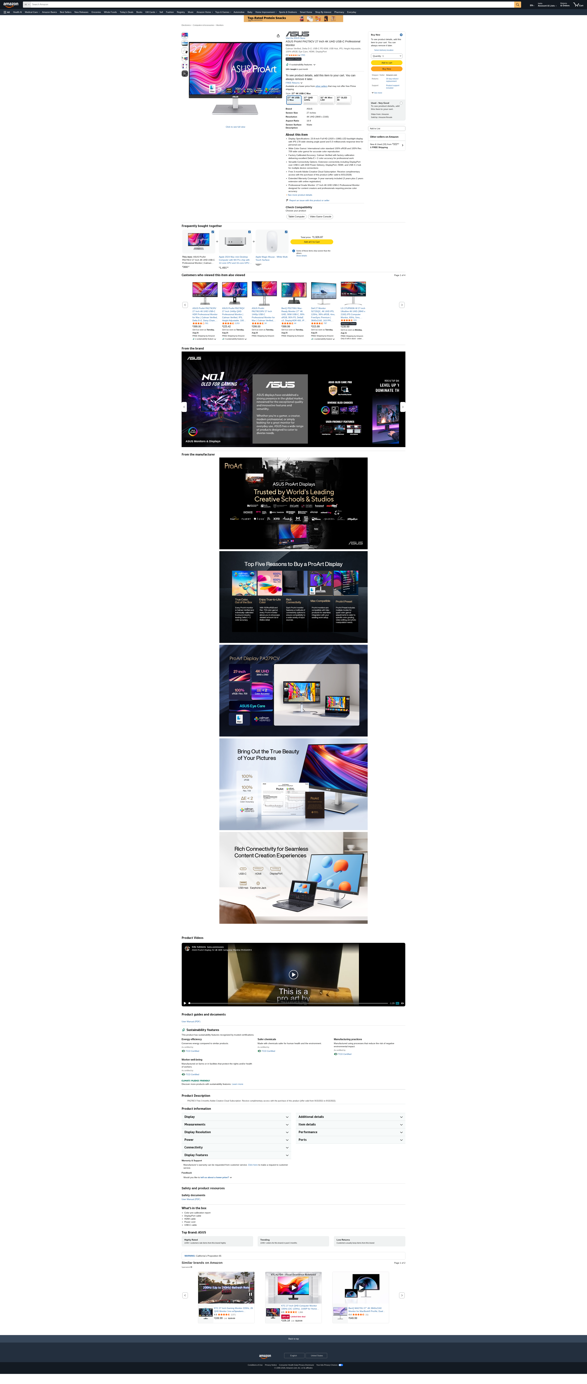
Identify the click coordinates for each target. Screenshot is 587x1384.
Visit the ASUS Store (295, 38)
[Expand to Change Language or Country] (302, 1356)
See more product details (300, 195)
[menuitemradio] (397, 1003)
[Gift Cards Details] (156, 12)
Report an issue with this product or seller (309, 200)
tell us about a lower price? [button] (215, 1177)
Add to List (375, 128)
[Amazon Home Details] (212, 12)
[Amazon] (11, 4)
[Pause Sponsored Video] (250, 1294)
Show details (301, 256)
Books (139, 12)
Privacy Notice (271, 1365)
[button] (6, 12)
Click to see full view (235, 127)
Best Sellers (65, 12)
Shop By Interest (323, 12)
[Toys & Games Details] (230, 12)
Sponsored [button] (186, 1267)
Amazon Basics (49, 12)
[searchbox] (272, 4)
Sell (161, 12)
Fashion (170, 12)
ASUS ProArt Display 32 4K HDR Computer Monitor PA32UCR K (222, 950)
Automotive (239, 12)
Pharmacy (339, 12)
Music (191, 12)
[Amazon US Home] (265, 1357)
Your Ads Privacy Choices (327, 1365)
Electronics (186, 25)
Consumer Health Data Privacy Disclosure (296, 1365)
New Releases (81, 12)
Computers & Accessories (203, 25)
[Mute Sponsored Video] (250, 1300)
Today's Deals (126, 12)
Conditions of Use (255, 1365)
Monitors (219, 25)
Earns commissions (215, 947)
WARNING (190, 1256)
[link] (235, 241)
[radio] (185, 35)
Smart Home (306, 12)
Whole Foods (110, 12)
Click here (253, 1165)
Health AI (17, 12)
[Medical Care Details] (39, 12)
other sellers (321, 86)
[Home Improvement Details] (276, 12)
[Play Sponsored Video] (293, 1288)
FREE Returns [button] (293, 83)
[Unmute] (402, 1003)
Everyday (351, 12)
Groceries (96, 12)
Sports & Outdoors (288, 12)
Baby (249, 12)
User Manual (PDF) (191, 1021)
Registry (181, 12)
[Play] (184, 1003)
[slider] (288, 1003)
